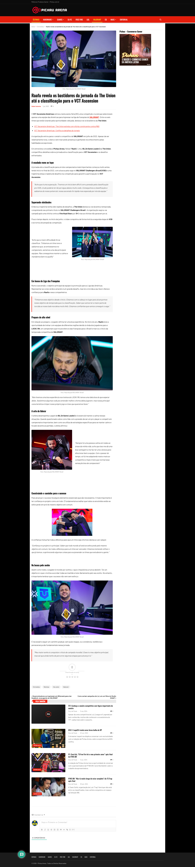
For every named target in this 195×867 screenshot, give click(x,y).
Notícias (46, 687)
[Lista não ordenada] (57, 829)
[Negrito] (41, 829)
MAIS (112, 19)
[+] (73, 829)
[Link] (67, 829)
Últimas (36, 19)
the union (56, 687)
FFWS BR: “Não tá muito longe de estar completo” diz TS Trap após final (90, 779)
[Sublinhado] (48, 829)
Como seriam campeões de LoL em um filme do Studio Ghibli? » (97, 697)
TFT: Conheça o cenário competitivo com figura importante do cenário (90, 707)
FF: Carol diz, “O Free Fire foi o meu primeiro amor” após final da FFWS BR (90, 755)
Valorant (66, 687)
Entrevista (40, 27)
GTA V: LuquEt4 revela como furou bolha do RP (85, 730)
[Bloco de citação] (60, 829)
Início (33, 27)
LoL (88, 19)
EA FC (70, 19)
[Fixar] (51, 829)
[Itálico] (45, 829)
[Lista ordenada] (54, 829)
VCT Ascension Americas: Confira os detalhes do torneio (57, 130)
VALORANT (97, 19)
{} (70, 829)
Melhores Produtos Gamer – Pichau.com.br (45, 2)
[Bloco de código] (64, 829)
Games (59, 19)
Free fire (79, 19)
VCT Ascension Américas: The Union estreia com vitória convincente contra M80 (66, 126)
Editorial (124, 19)
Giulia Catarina (36, 106)
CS (106, 19)
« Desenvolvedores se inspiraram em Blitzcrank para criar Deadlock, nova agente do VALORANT (51, 697)
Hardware (47, 19)
